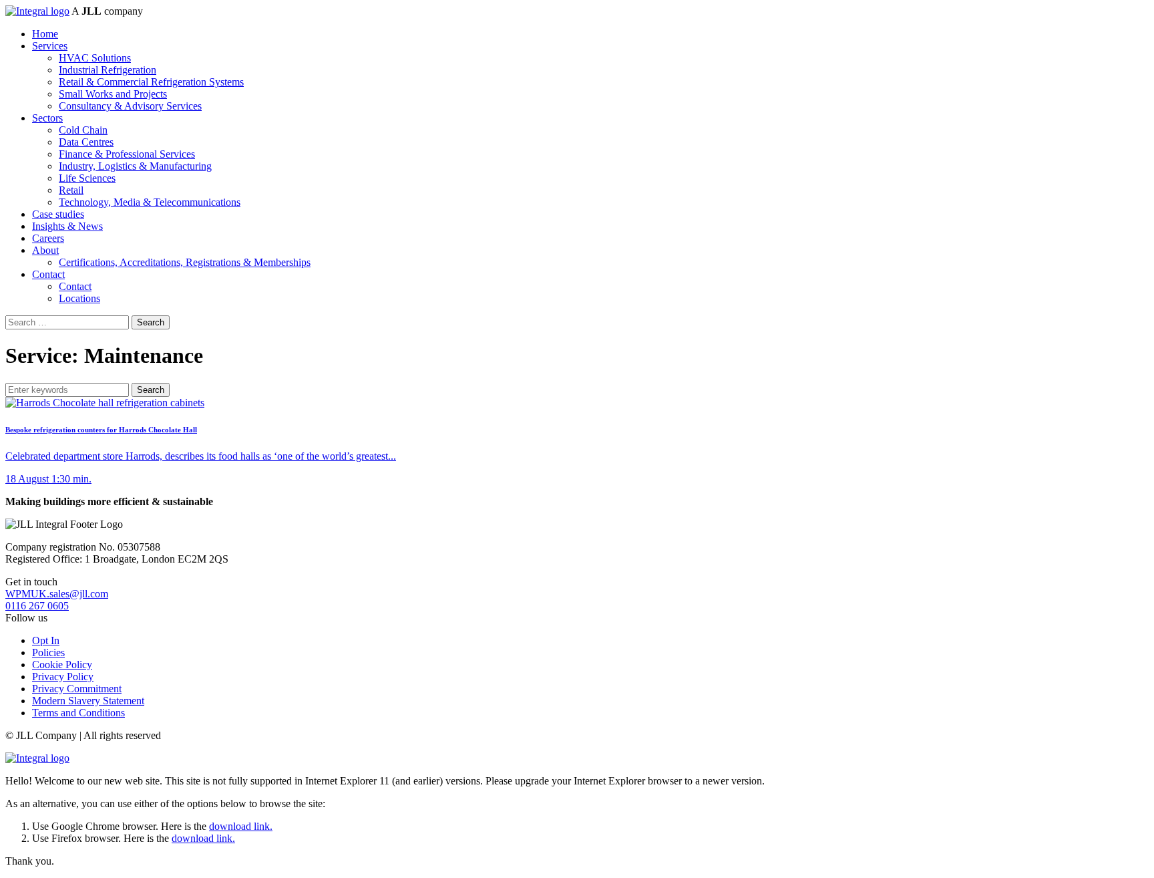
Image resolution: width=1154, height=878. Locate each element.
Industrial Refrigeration (107, 70)
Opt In (45, 640)
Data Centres (86, 142)
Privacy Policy (62, 676)
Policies (48, 652)
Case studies (58, 214)
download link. (240, 826)
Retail (71, 190)
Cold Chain (83, 130)
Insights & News (67, 226)
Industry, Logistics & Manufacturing (135, 166)
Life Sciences (87, 178)
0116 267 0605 (37, 605)
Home (45, 33)
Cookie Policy (62, 664)
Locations (79, 298)
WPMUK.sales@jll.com (56, 593)
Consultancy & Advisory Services (130, 106)
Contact (48, 274)
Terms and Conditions (78, 712)
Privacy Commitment (77, 688)
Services (49, 45)
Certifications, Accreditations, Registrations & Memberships (185, 262)
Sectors (47, 118)
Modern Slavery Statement (88, 700)
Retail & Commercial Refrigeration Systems (151, 82)
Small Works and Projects (113, 94)
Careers (48, 238)
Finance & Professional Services (127, 154)
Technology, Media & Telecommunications (149, 202)
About (45, 250)
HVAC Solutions (95, 57)
